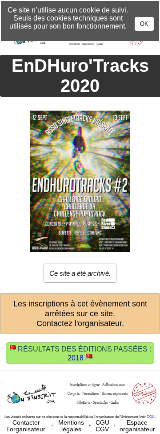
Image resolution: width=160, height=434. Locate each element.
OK (144, 24)
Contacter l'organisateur (26, 426)
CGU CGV (102, 426)
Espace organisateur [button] (137, 426)
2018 (76, 358)
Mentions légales (71, 426)
